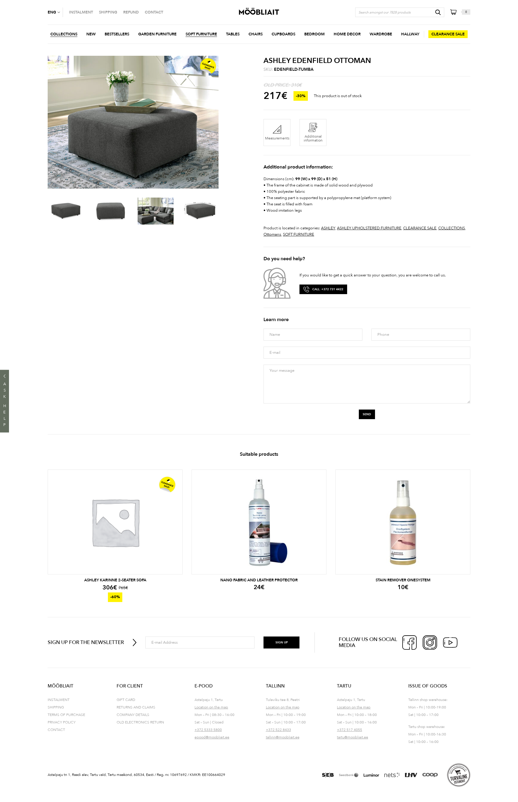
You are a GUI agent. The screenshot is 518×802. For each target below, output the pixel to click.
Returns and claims (136, 707)
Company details (133, 714)
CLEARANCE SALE (419, 228)
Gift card (126, 699)
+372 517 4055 (349, 729)
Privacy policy (62, 722)
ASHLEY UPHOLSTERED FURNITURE (369, 228)
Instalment (59, 699)
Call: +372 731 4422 (327, 289)
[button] (55, 12)
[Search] (438, 12)
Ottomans (272, 234)
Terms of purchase (66, 714)
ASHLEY (328, 228)
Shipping (56, 707)
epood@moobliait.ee (212, 737)
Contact (56, 729)
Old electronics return (140, 722)
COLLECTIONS (451, 228)
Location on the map (211, 707)
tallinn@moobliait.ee (282, 737)
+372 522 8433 (278, 729)
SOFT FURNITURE (298, 234)
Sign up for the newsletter (86, 642)
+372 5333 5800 (208, 729)
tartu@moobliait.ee (352, 737)
